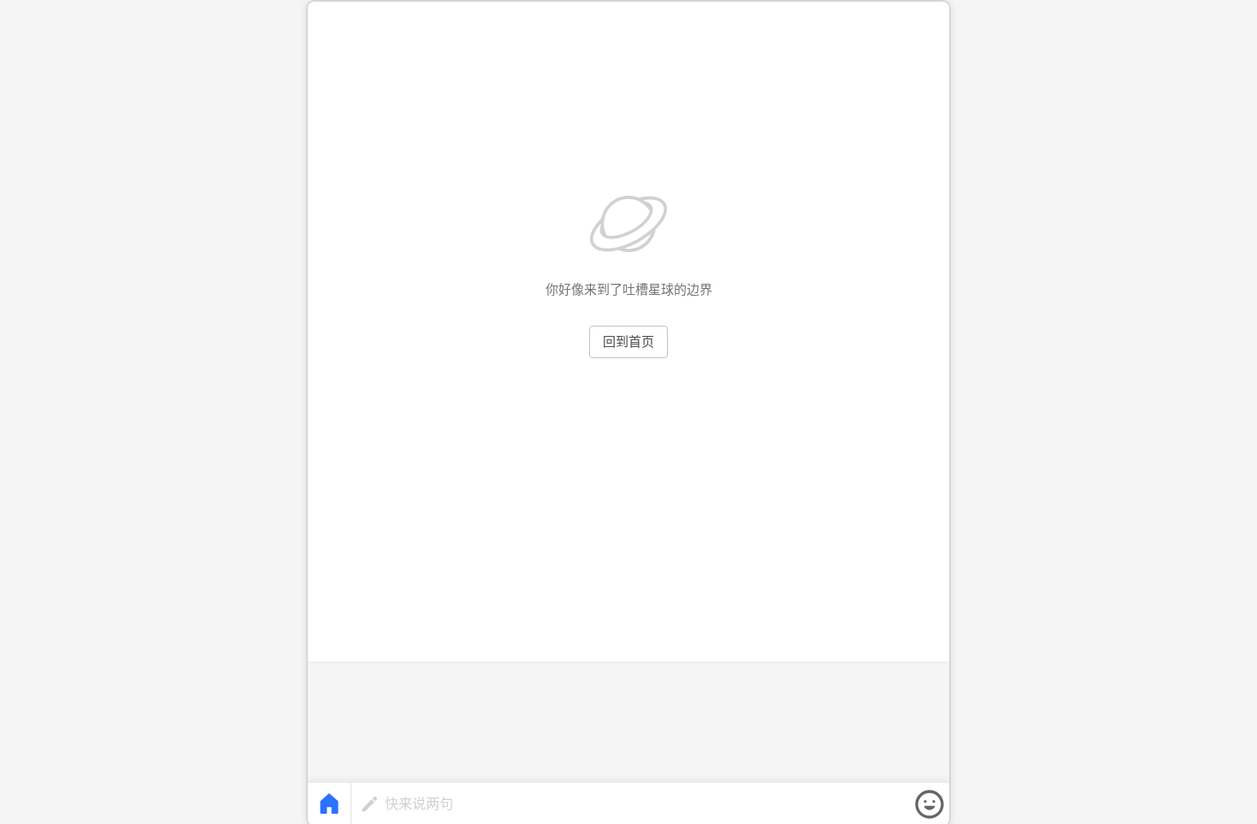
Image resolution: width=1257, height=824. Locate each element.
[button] (929, 804)
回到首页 (628, 341)
